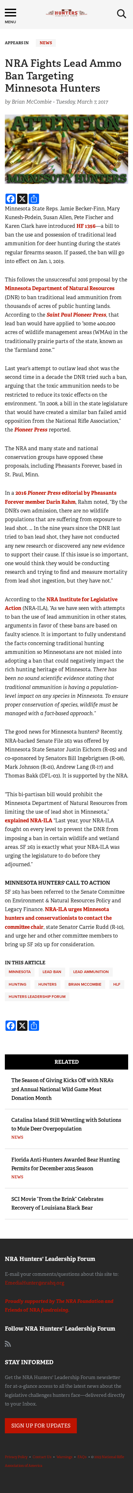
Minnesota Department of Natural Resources (60, 288)
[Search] (121, 13)
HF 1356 (86, 226)
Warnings (64, 1457)
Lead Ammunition (91, 972)
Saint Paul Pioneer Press (76, 314)
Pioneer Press (30, 429)
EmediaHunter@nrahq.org (34, 1283)
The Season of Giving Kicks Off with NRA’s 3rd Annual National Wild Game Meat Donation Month (62, 1089)
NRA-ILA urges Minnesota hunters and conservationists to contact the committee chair (58, 918)
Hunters (47, 984)
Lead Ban (52, 972)
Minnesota (20, 972)
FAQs (82, 1457)
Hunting (17, 984)
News (46, 43)
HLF (116, 984)
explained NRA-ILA (28, 820)
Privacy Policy (16, 1457)
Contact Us (42, 1457)
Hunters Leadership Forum (37, 996)
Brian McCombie (84, 984)
